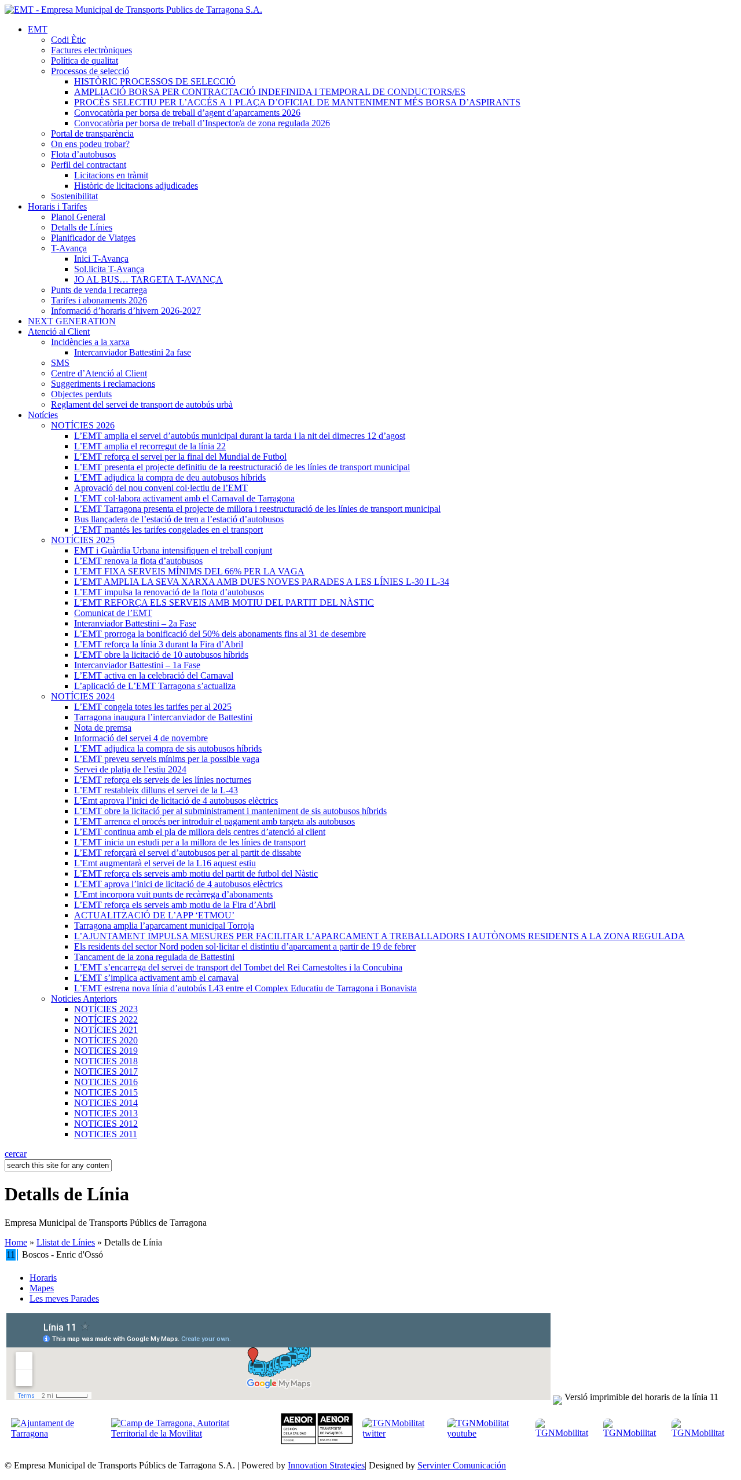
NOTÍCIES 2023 (106, 1009)
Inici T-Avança (101, 258)
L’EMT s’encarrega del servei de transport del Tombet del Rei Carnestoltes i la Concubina (238, 967)
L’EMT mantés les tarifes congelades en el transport (168, 529)
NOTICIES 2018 (106, 1061)
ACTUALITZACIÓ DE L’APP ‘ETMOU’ (154, 915)
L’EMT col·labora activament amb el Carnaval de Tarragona (184, 498)
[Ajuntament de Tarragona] (57, 1433)
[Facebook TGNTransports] (632, 1433)
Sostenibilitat (74, 196)
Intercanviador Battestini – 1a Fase (137, 665)
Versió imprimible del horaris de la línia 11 (641, 1397)
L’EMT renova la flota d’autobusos (138, 561)
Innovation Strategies (326, 1465)
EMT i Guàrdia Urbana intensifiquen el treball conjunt (173, 550)
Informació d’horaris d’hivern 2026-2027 (126, 311)
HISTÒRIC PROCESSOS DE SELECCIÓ (155, 81)
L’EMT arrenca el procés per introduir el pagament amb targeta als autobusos (214, 821)
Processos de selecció (90, 71)
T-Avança (69, 248)
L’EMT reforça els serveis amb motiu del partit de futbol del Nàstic (196, 873)
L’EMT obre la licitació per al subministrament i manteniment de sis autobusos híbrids (230, 811)
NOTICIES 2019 (106, 1051)
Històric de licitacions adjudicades (136, 186)
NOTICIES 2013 (106, 1113)
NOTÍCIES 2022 (106, 1019)
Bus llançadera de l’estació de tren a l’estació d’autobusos (179, 519)
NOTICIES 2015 (106, 1092)
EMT (37, 29)
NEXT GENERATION (72, 321)
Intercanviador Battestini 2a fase (132, 352)
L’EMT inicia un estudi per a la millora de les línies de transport (190, 842)
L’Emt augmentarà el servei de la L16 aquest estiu (165, 863)
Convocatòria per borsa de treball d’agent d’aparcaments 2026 (187, 113)
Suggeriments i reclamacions (103, 384)
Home (16, 1242)
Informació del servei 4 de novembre (141, 738)
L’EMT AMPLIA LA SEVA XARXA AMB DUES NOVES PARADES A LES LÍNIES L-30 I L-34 (261, 582)
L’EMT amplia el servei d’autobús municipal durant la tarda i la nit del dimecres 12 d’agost (239, 436)
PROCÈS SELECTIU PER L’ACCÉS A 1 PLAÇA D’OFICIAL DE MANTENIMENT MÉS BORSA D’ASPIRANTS (297, 102)
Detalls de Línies (81, 227)
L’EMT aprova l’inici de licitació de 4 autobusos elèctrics (178, 884)
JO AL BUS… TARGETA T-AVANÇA (148, 279)
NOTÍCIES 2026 (83, 425)
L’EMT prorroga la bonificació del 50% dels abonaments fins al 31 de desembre (220, 634)
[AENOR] (317, 1441)
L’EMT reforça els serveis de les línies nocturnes (162, 780)
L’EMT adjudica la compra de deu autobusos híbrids (170, 477)
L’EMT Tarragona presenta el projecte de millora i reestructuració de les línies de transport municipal (257, 509)
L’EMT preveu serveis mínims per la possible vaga (166, 759)
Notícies (43, 415)
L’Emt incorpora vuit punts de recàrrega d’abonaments (173, 894)
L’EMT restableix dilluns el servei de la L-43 (156, 790)
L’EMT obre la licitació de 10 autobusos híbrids (161, 655)
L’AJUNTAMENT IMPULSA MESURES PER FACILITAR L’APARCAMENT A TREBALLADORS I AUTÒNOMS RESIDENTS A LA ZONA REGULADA (379, 936)
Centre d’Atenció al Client (99, 373)
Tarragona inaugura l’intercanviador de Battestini (163, 717)
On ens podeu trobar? (90, 144)
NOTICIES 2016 (106, 1082)
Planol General (78, 217)
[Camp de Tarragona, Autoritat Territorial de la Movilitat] (186, 1433)
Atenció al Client (59, 331)
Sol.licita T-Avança (109, 269)
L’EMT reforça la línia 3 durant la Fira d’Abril (158, 644)
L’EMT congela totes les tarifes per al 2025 (153, 707)
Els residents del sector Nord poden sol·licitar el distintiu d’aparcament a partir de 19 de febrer (245, 946)
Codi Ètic (68, 40)
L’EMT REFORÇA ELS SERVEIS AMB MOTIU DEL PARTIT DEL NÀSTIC (224, 602)
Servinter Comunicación (461, 1465)
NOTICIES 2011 (105, 1134)
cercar (16, 1154)
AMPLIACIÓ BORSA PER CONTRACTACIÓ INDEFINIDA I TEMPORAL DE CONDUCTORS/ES (269, 92)
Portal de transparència (92, 133)
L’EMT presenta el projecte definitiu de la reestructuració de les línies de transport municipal (242, 467)
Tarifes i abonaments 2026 (99, 300)
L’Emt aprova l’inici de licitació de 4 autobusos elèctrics (176, 800)
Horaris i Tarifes (57, 206)
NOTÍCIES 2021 (106, 1030)
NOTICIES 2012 (106, 1124)
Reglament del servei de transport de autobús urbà (142, 404)
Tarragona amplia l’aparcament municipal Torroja (164, 926)
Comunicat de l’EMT (113, 613)
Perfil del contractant (88, 165)
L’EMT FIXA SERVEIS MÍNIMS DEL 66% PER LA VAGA (189, 571)
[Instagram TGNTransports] (701, 1433)
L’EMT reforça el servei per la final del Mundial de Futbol (180, 456)
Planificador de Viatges (93, 238)
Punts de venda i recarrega (99, 290)
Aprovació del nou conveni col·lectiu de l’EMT (161, 488)
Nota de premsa (102, 727)
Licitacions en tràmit (111, 175)
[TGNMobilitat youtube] (486, 1433)
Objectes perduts (81, 394)
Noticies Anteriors (84, 998)
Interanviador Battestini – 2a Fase (135, 623)
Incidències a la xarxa (90, 342)
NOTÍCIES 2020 (106, 1040)
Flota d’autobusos (83, 154)
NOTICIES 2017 (106, 1071)
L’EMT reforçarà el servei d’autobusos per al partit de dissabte (187, 853)
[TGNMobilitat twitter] (400, 1433)
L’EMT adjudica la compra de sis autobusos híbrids (168, 748)
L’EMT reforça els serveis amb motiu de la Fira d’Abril (175, 905)
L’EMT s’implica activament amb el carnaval (156, 978)
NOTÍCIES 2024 (83, 696)
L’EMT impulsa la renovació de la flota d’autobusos (169, 592)
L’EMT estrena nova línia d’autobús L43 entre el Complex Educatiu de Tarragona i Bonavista (245, 988)
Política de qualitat (84, 60)
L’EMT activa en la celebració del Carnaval (153, 675)
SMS (60, 363)
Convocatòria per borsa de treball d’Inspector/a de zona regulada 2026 (202, 123)
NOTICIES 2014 (106, 1103)
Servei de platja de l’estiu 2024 (130, 769)
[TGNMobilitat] (564, 1433)
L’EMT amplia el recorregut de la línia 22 (150, 446)
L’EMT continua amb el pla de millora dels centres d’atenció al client (199, 832)
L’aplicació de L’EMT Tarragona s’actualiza (155, 686)
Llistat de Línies (65, 1242)
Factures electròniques (91, 50)
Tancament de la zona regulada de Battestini (154, 957)
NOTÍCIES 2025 (83, 540)
